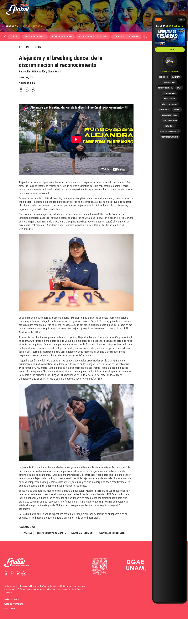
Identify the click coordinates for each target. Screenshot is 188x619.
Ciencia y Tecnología (126, 36)
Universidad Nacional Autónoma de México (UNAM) (43, 586)
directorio (9, 608)
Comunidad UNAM (62, 36)
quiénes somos (11, 600)
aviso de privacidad (14, 604)
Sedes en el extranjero (93, 36)
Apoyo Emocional (35, 36)
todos (13, 36)
